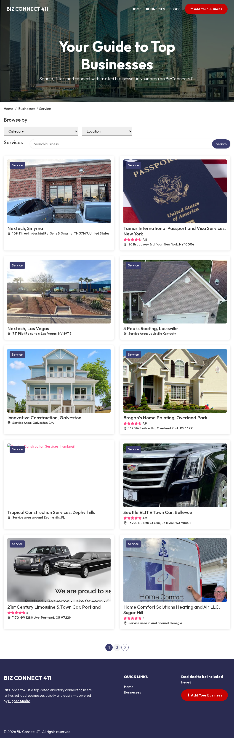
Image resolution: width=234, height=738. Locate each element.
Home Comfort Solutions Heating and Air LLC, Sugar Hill (171, 609)
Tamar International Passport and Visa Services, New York (174, 231)
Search (221, 144)
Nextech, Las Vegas (28, 328)
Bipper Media (19, 701)
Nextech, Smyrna (25, 228)
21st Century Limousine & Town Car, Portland (54, 607)
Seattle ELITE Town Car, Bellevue (157, 512)
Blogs (175, 9)
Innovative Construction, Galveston (44, 417)
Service (17, 165)
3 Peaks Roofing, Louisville (150, 328)
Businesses (155, 9)
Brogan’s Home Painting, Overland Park (165, 417)
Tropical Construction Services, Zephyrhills (51, 512)
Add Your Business (207, 9)
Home (136, 9)
